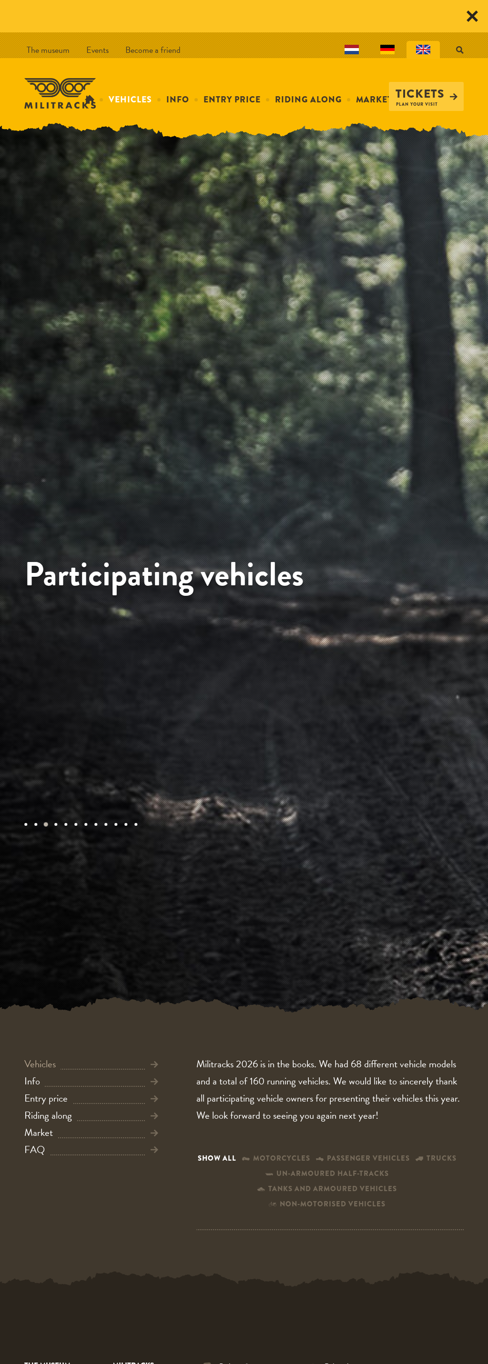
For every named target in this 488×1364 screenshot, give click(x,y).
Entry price (232, 99)
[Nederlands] (351, 50)
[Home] (60, 93)
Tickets (420, 93)
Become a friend (153, 49)
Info (177, 99)
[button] (29, 824)
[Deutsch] (387, 50)
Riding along (308, 99)
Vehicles (130, 99)
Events (97, 49)
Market (374, 99)
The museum (48, 49)
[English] (423, 50)
